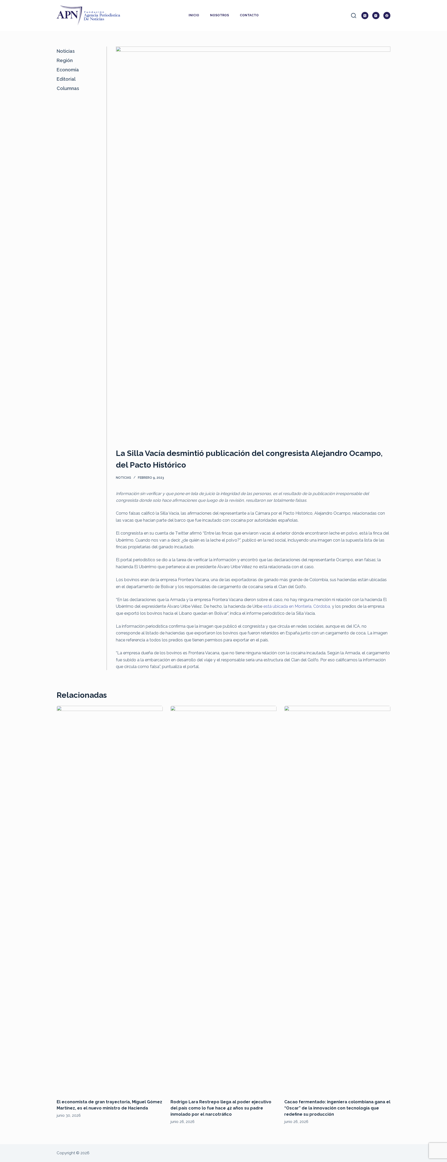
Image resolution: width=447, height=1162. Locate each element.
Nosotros (219, 15)
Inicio (194, 15)
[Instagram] (375, 15)
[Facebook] (387, 15)
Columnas (68, 88)
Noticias (123, 477)
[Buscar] (353, 15)
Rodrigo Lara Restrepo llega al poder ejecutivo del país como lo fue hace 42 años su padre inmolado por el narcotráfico (220, 1108)
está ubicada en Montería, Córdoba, (297, 606)
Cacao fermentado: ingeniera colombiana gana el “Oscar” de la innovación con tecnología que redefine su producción (337, 1108)
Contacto (249, 15)
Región (65, 60)
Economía (68, 69)
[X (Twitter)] (365, 15)
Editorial (66, 79)
